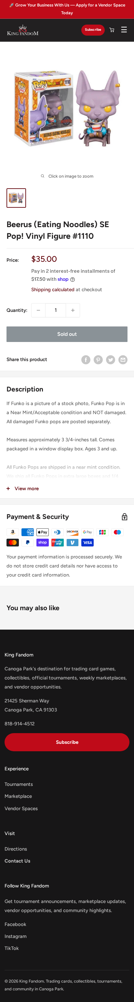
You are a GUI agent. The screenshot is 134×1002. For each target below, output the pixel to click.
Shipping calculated (52, 289)
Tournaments (19, 784)
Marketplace (18, 796)
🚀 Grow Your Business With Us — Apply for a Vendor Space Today (67, 9)
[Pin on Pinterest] (98, 359)
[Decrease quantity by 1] (38, 310)
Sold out (67, 334)
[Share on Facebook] (85, 359)
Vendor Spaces (21, 808)
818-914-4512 (19, 724)
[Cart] (111, 30)
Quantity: (17, 310)
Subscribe (93, 30)
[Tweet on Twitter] (110, 359)
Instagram (16, 936)
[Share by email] (122, 359)
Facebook (15, 924)
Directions (16, 849)
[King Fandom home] (23, 30)
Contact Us (17, 861)
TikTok (12, 948)
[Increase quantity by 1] (73, 310)
